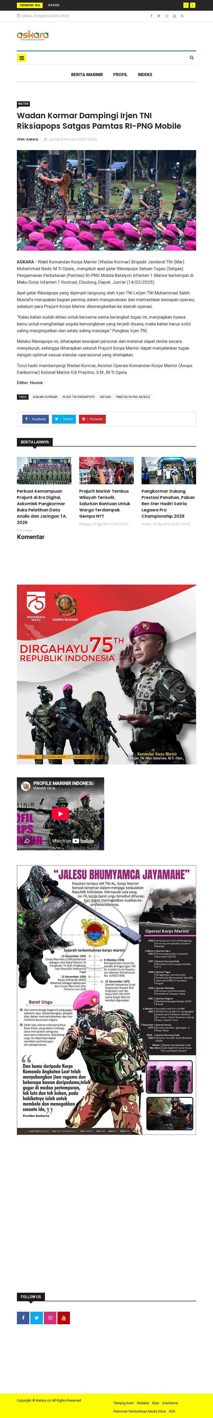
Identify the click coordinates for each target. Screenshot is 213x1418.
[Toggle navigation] (21, 58)
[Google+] (167, 16)
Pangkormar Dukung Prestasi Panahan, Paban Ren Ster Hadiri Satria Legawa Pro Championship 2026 (168, 503)
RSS (172, 1411)
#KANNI (53, 5)
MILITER (23, 103)
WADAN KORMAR (45, 397)
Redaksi (143, 1403)
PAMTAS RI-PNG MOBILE (133, 397)
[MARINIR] (195, 30)
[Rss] (182, 16)
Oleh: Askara (27, 139)
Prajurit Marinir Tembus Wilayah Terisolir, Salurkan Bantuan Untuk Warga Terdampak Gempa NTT (104, 503)
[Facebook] (151, 16)
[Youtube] (175, 16)
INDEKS (145, 74)
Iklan (155, 1403)
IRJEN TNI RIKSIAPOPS (79, 397)
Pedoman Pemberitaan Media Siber (140, 1411)
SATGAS (105, 397)
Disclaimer (170, 1403)
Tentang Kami (124, 1403)
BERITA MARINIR (87, 74)
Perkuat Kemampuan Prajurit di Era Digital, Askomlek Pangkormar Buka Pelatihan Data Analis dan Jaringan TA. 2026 (42, 506)
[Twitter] (159, 16)
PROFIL (120, 74)
